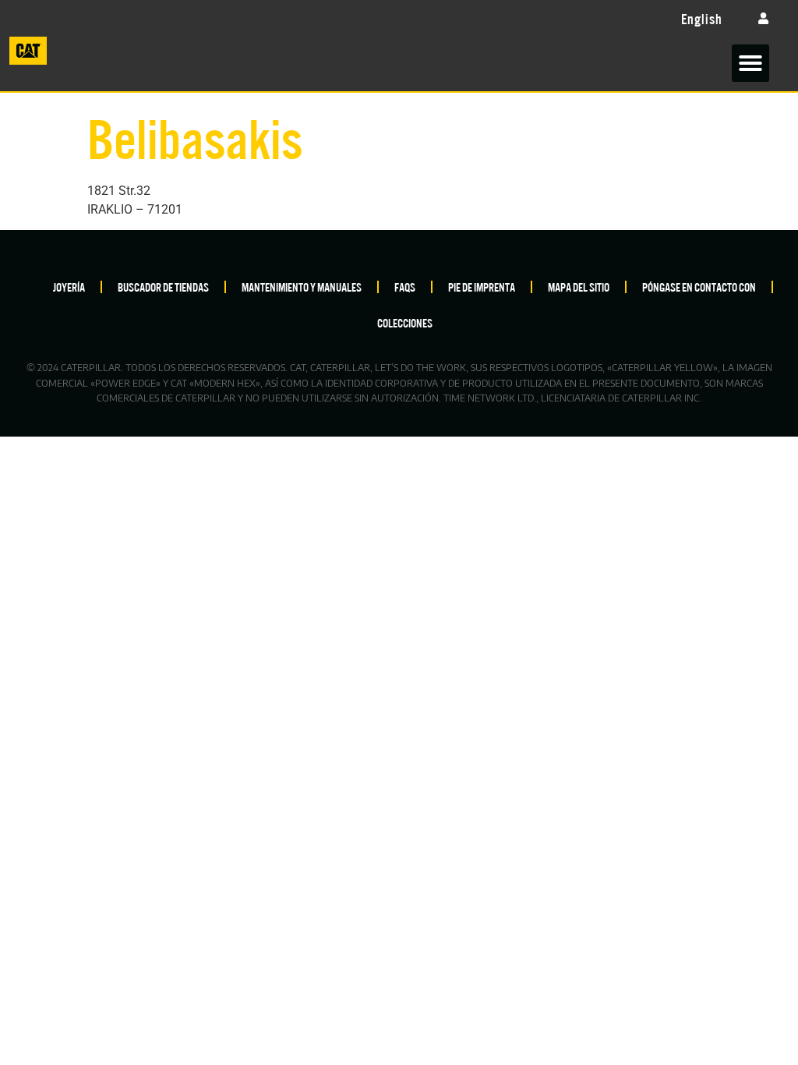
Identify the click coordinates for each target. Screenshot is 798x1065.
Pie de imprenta (481, 286)
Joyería (69, 286)
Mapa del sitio (578, 286)
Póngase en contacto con (699, 286)
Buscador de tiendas (163, 286)
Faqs (404, 286)
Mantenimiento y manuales (302, 286)
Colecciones (405, 322)
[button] (750, 63)
